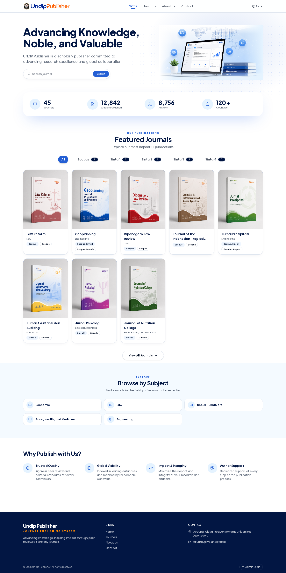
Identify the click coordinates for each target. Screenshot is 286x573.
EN (257, 6)
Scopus (86, 159)
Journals (149, 6)
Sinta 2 (149, 159)
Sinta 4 (214, 159)
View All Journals (141, 355)
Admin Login (252, 567)
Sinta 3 (181, 159)
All (63, 159)
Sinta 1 (118, 159)
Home (133, 6)
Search (101, 73)
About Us (168, 6)
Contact (187, 6)
